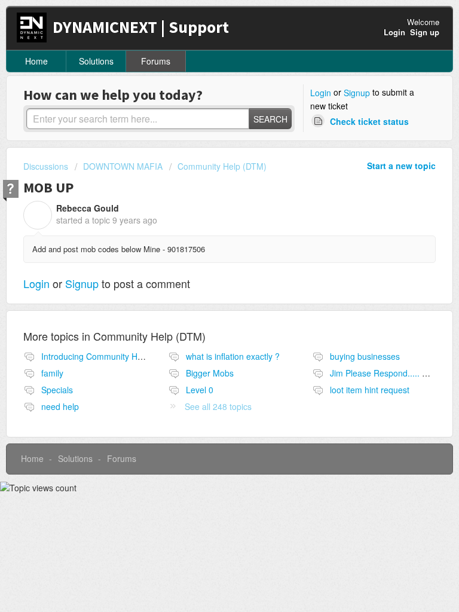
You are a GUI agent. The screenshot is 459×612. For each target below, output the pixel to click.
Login (320, 93)
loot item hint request (369, 390)
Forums (155, 61)
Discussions (45, 166)
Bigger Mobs (210, 373)
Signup (357, 93)
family (52, 373)
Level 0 (199, 390)
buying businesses (365, 356)
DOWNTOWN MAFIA (123, 166)
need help (60, 406)
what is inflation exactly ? (233, 356)
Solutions (96, 61)
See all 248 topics (218, 406)
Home (36, 61)
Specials (57, 390)
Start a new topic (401, 166)
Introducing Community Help (95, 356)
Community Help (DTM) (222, 166)
